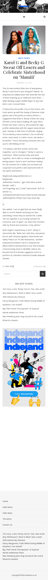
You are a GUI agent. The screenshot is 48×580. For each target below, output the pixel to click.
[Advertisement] (24, 449)
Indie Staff (9, 266)
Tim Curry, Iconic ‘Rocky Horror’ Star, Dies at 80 (24, 289)
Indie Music (7, 513)
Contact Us (7, 524)
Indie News (24, 58)
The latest (7, 519)
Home (5, 501)
